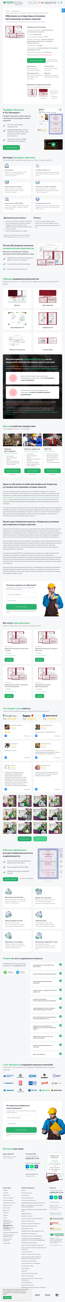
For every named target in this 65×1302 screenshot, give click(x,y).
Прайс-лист (6, 1195)
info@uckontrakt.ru (30, 1176)
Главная (5, 1190)
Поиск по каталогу (8, 1198)
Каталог (23, 1190)
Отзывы (5, 1215)
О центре (5, 1193)
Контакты (5, 1212)
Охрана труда (7, 1243)
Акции (5, 1217)
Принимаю (7, 1297)
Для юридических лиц (9, 1202)
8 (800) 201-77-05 (50, 3)
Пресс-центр (6, 1207)
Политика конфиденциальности (56, 1245)
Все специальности (26, 1193)
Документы (6, 1210)
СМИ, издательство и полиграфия (30, 1263)
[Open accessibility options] (63, 10)
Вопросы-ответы (7, 1205)
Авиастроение (25, 1195)
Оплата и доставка (8, 1200)
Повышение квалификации (10, 1232)
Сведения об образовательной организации (8, 1222)
